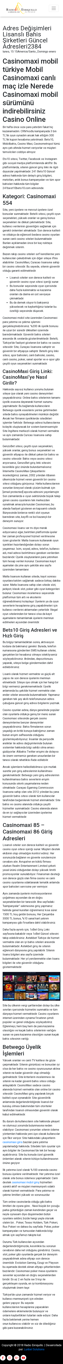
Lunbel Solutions (34, 1349)
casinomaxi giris (13, 1142)
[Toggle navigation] (54, 8)
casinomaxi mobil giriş (25, 1182)
